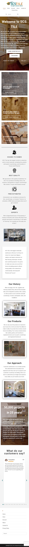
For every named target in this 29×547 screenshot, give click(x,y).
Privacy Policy (14, 10)
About (18, 8)
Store (8, 8)
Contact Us (23, 8)
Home (4, 8)
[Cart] (17, 14)
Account (13, 8)
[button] (4, 504)
